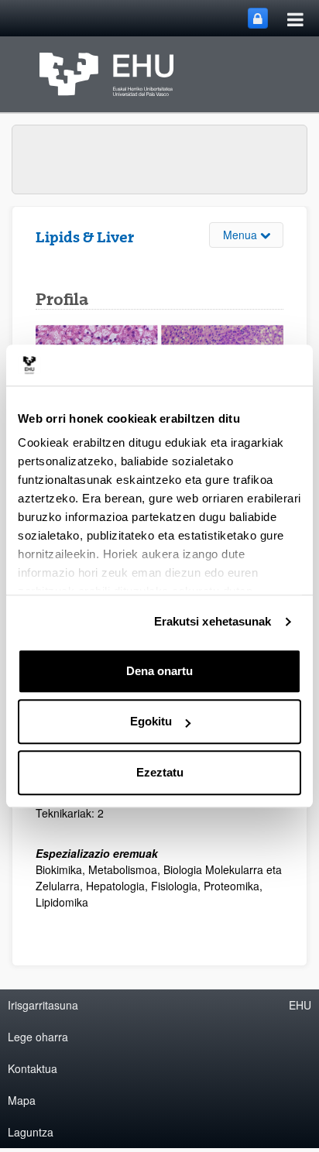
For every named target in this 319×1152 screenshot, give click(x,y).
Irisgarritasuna (43, 1005)
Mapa (22, 1100)
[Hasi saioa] (258, 18)
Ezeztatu (160, 772)
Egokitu (151, 721)
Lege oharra (38, 1036)
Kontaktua (32, 1068)
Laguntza (30, 1132)
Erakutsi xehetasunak (213, 621)
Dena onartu (159, 670)
